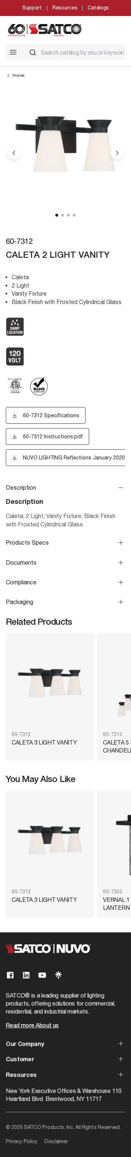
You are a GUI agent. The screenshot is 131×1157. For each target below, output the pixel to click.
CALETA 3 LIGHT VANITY (44, 742)
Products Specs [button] (27, 542)
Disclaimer (56, 1141)
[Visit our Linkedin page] (26, 975)
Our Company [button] (25, 1044)
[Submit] (32, 52)
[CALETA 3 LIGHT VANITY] (50, 683)
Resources (64, 8)
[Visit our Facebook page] (10, 975)
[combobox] (74, 52)
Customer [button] (20, 1059)
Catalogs (98, 8)
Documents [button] (21, 562)
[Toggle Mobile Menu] (13, 52)
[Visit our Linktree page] (58, 975)
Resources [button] (21, 1075)
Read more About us (32, 1025)
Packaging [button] (19, 602)
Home (18, 75)
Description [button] (21, 487)
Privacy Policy (21, 1141)
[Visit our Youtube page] (42, 975)
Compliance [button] (21, 582)
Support (32, 8)
